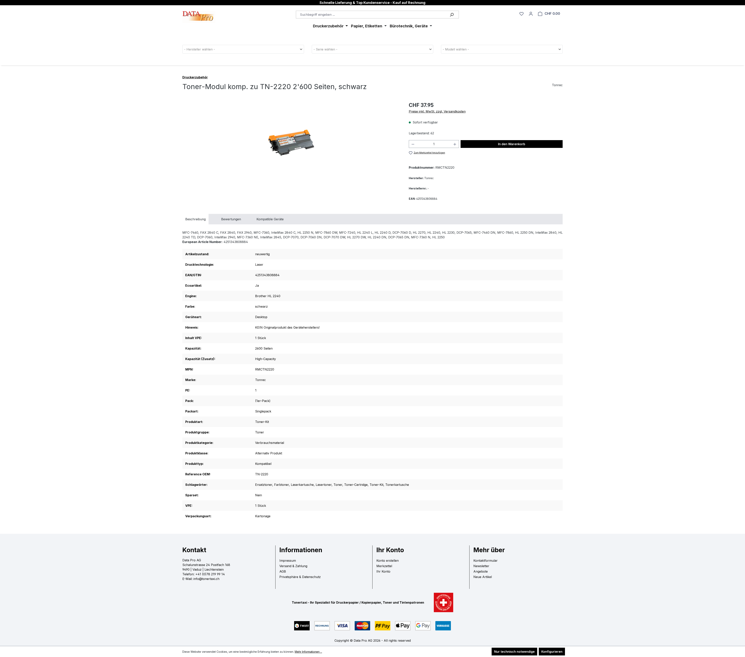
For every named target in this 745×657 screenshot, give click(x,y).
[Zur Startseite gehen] (198, 11)
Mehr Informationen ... (308, 651)
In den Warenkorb (511, 144)
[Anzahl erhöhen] (455, 144)
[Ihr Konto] (530, 13)
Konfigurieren (551, 652)
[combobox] (377, 14)
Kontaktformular (485, 560)
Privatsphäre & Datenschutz (300, 577)
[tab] (195, 219)
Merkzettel (384, 566)
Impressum (287, 560)
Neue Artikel (482, 577)
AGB (282, 571)
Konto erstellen (387, 560)
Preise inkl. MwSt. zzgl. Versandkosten (437, 111)
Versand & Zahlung (293, 566)
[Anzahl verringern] (413, 144)
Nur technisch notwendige (514, 652)
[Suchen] (451, 14)
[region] (291, 143)
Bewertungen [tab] (231, 219)
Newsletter (481, 566)
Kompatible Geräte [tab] (270, 219)
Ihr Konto (383, 571)
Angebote (480, 571)
